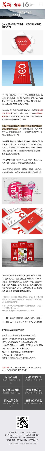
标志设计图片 (21, 367)
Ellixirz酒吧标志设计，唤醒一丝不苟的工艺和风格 (22, 345)
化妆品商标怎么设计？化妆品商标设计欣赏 (20, 342)
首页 (12, 367)
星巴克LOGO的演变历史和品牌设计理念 (19, 335)
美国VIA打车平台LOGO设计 (13, 355)
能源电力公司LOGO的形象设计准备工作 (19, 358)
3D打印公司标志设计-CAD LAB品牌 (26, 322)
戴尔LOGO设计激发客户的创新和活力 (18, 352)
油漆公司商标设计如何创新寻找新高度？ (19, 339)
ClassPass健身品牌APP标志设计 (16, 348)
